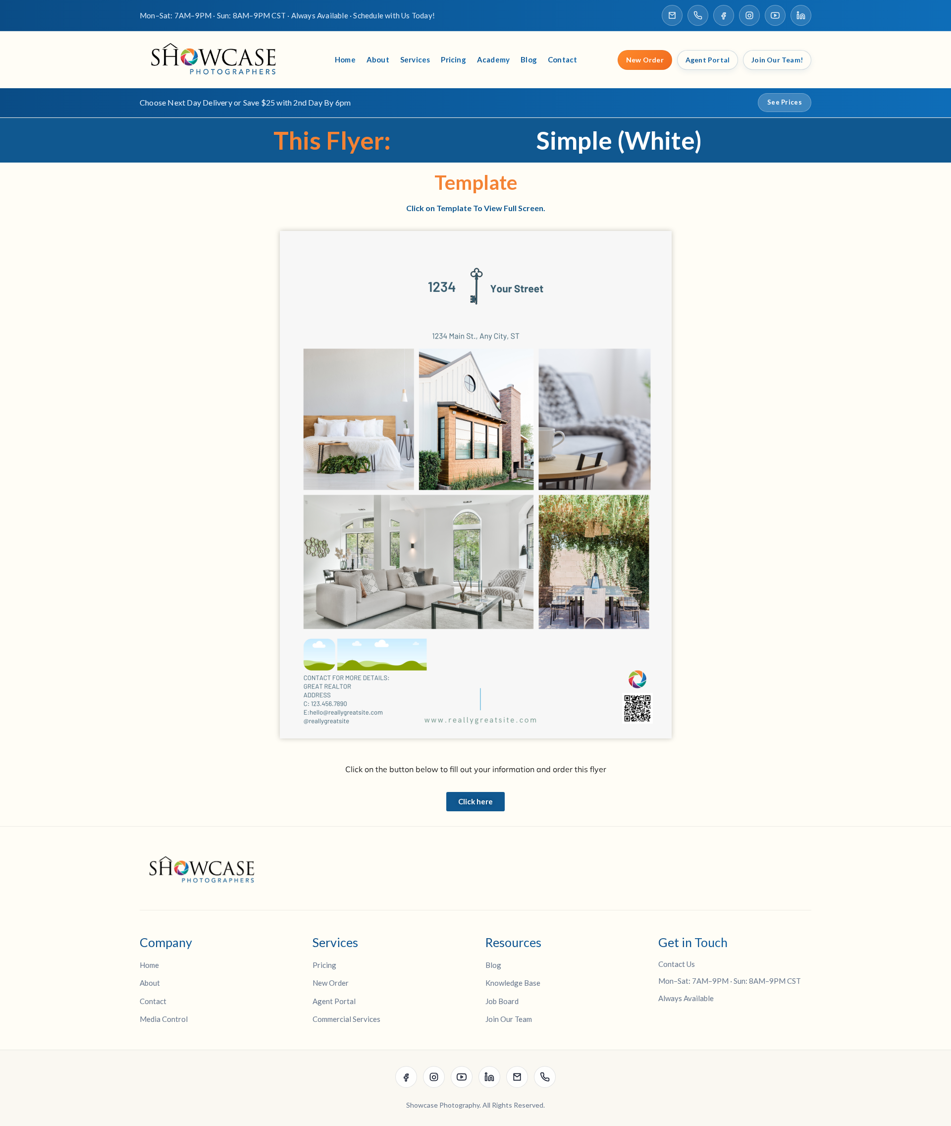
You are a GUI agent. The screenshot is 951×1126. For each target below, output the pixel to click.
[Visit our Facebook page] (723, 15)
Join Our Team (508, 1018)
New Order (645, 60)
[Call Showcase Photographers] (697, 15)
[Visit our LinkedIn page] (801, 15)
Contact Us (676, 963)
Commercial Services (346, 1018)
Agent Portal (708, 60)
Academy (493, 59)
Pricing (453, 59)
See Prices (784, 102)
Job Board (502, 1001)
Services (415, 59)
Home (345, 59)
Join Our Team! (777, 60)
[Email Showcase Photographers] (672, 15)
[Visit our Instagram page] (749, 15)
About (378, 59)
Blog (529, 59)
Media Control (164, 1018)
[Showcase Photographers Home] (217, 59)
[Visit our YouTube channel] (775, 15)
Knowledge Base (512, 982)
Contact (562, 59)
